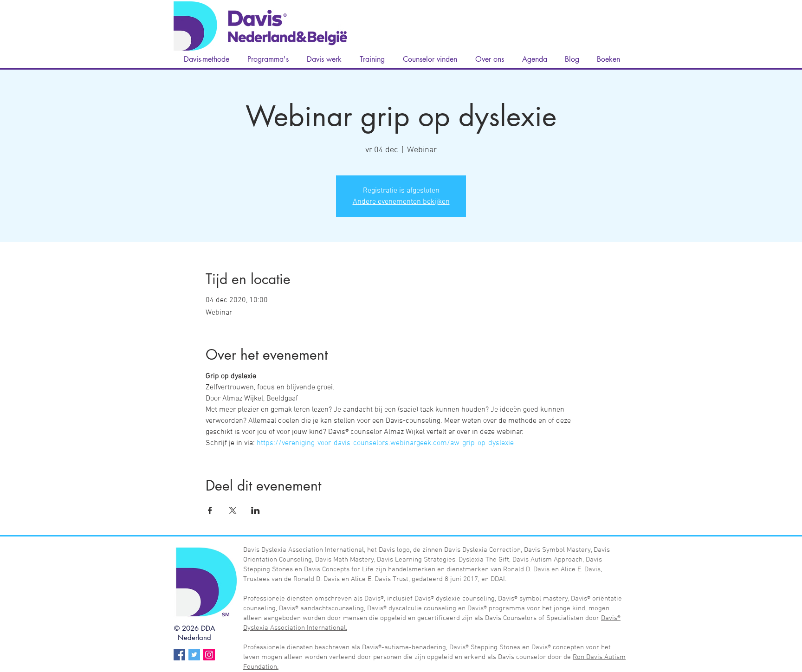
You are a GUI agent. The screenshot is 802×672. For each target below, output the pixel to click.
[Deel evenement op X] (232, 510)
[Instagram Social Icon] (209, 654)
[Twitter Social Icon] (194, 654)
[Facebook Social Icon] (179, 654)
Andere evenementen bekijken (401, 202)
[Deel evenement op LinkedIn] (255, 510)
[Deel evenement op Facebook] (210, 510)
